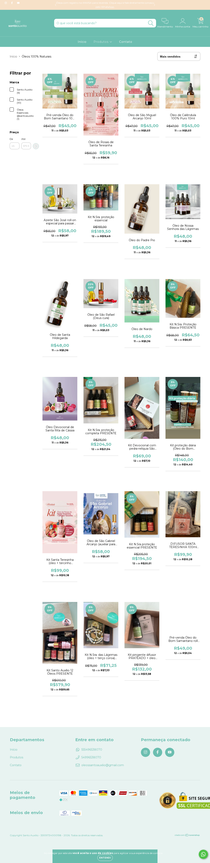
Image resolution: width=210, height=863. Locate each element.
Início (82, 42)
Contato (125, 42)
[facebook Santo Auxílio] (12, 3)
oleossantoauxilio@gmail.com (102, 765)
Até (23, 138)
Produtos (102, 42)
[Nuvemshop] (187, 835)
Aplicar (36, 146)
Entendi (105, 857)
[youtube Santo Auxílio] (18, 3)
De (11, 138)
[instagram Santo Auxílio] (6, 3)
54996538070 (91, 757)
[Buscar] (151, 23)
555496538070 (91, 749)
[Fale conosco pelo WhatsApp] (203, 854)
